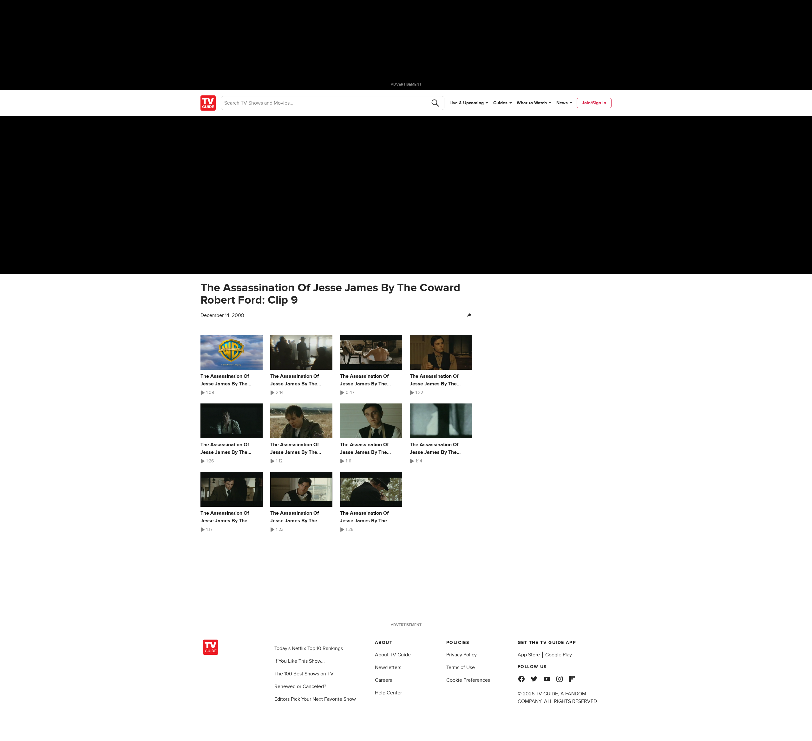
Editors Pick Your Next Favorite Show (315, 699)
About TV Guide (393, 655)
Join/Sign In (594, 103)
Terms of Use (460, 667)
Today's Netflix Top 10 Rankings (308, 648)
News (562, 103)
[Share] (469, 315)
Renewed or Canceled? (300, 686)
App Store (529, 655)
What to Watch (532, 103)
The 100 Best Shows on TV (304, 674)
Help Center (388, 693)
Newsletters (388, 667)
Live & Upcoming (466, 103)
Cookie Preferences (468, 680)
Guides (500, 103)
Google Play (558, 655)
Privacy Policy (461, 655)
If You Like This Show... (299, 661)
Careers (383, 680)
